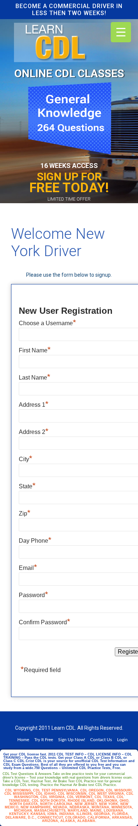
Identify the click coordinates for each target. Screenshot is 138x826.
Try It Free (43, 739)
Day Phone (35, 540)
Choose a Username (47, 322)
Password (33, 594)
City (25, 458)
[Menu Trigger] (121, 32)
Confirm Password (44, 621)
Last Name (34, 377)
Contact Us (101, 739)
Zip (25, 513)
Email (28, 567)
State (27, 485)
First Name (35, 349)
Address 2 (34, 431)
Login (122, 739)
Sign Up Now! (71, 739)
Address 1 (34, 404)
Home (23, 739)
